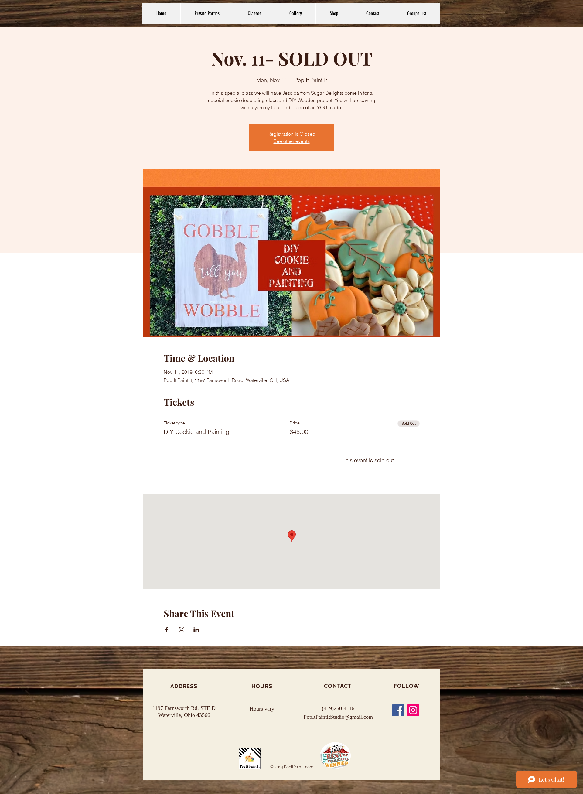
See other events (292, 141)
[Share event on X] (181, 629)
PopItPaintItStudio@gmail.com (338, 717)
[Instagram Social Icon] (413, 710)
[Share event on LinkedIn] (196, 629)
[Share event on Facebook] (166, 629)
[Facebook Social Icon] (398, 710)
